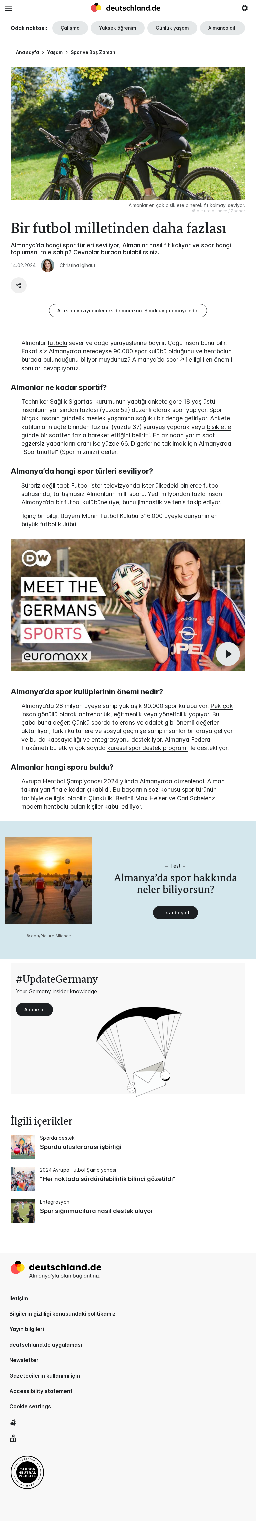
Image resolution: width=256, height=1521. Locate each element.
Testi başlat (175, 912)
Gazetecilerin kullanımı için (44, 1375)
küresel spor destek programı (147, 747)
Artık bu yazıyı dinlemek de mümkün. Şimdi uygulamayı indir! (128, 310)
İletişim (18, 1298)
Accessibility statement (41, 1391)
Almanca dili (222, 28)
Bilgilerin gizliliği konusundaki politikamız (62, 1313)
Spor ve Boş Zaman (93, 52)
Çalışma (70, 28)
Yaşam (55, 52)
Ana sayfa (27, 52)
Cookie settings (30, 1406)
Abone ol (34, 1009)
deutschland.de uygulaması (45, 1344)
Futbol (80, 485)
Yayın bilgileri (26, 1329)
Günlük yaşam (172, 28)
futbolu (57, 342)
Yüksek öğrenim (117, 28)
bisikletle (219, 426)
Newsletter (24, 1360)
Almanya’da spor (155, 359)
